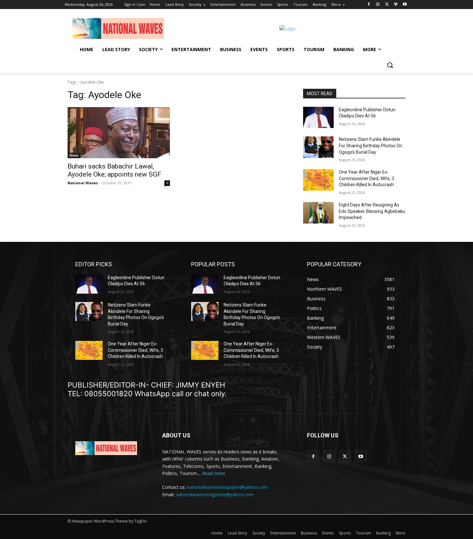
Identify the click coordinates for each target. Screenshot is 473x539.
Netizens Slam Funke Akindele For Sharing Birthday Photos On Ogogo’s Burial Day (370, 145)
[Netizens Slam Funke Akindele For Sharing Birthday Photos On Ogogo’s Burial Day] (318, 147)
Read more (213, 473)
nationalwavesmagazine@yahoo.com (215, 494)
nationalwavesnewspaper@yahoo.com (227, 487)
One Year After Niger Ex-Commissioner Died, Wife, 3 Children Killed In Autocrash (366, 178)
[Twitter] (387, 4)
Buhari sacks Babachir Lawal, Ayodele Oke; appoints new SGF (114, 170)
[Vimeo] (395, 4)
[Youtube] (404, 4)
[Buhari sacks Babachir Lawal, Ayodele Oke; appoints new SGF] (119, 132)
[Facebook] (369, 4)
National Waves (83, 182)
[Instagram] (378, 4)
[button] (390, 65)
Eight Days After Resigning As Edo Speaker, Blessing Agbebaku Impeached (372, 211)
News (74, 155)
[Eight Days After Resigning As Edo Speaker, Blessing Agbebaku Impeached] (318, 213)
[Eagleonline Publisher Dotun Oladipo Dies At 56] (318, 117)
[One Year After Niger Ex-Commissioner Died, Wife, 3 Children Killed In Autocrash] (318, 180)
